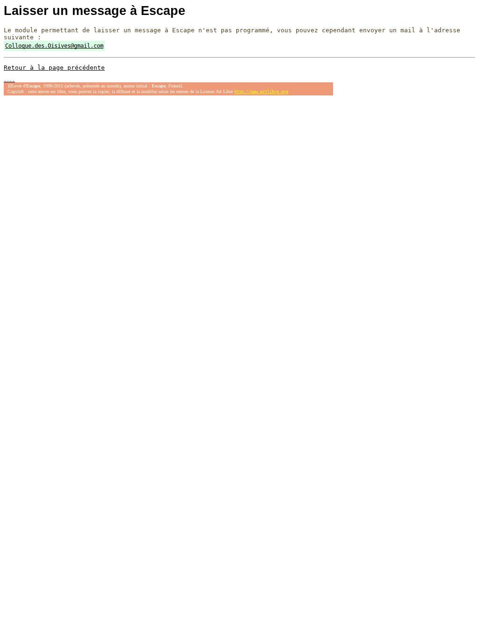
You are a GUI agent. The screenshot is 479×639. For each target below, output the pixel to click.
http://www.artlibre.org (261, 91)
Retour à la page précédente (54, 67)
